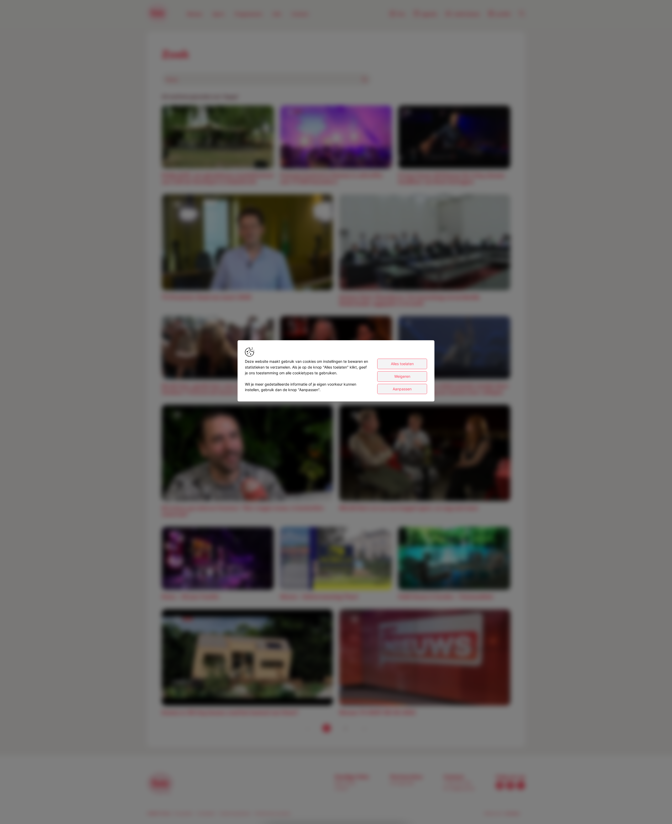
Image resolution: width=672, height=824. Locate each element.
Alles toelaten (402, 364)
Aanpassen (402, 389)
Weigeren (402, 376)
